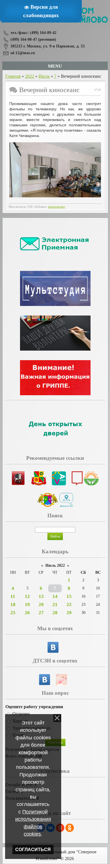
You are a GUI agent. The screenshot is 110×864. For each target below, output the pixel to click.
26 (27, 612)
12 (27, 596)
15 (69, 596)
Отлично (21, 714)
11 (12, 596)
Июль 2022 (55, 565)
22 (69, 604)
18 (13, 604)
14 (55, 596)
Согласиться (33, 849)
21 (55, 604)
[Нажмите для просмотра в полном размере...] (55, 196)
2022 (29, 76)
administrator (56, 206)
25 (13, 612)
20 (41, 604)
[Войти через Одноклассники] (69, 828)
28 (55, 612)
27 (41, 612)
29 (69, 612)
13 (41, 596)
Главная (13, 76)
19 (27, 604)
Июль (44, 76)
